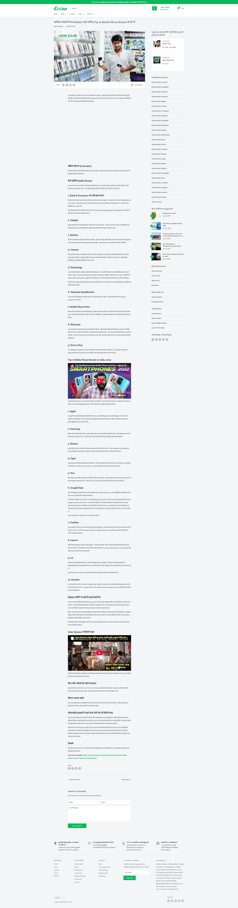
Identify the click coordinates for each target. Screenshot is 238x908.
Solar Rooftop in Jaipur (159, 159)
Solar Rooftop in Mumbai (159, 154)
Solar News (155, 285)
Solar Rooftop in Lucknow (159, 82)
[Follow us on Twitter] (156, 339)
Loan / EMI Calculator (158, 328)
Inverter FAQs (156, 276)
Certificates (78, 870)
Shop (62, 14)
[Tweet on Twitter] (70, 84)
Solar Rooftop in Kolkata (159, 130)
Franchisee (78, 873)
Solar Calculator (156, 318)
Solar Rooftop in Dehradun (160, 92)
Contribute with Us (157, 302)
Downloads (78, 879)
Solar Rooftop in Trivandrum (160, 111)
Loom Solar (165, 41)
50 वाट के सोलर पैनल (88, 688)
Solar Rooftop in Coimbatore (160, 125)
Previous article (74, 779)
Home (56, 14)
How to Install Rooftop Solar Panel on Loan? (173, 255)
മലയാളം (57, 897)
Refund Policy (103, 870)
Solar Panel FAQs (157, 271)
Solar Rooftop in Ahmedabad (160, 173)
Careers (77, 882)
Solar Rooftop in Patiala (159, 197)
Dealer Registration (168, 60)
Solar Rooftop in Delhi (158, 178)
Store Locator (78, 864)
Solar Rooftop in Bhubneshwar (161, 135)
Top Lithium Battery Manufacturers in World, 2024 (172, 245)
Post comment (77, 826)
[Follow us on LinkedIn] (167, 339)
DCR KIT (89, 14)
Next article (125, 779)
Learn (80, 14)
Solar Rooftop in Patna (158, 139)
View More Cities (157, 202)
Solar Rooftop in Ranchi (159, 144)
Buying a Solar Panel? (169, 213)
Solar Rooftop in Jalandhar (160, 182)
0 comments (139, 85)
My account (165, 9)
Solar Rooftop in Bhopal (159, 163)
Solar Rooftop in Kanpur (159, 101)
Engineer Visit (166, 43)
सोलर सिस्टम (80, 748)
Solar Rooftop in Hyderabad (160, 120)
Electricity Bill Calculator (159, 323)
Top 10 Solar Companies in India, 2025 (172, 224)
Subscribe (129, 878)
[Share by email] (74, 84)
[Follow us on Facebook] (153, 339)
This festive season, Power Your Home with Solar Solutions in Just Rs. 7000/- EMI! (173, 235)
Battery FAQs (156, 280)
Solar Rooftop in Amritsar (159, 192)
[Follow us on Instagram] (160, 339)
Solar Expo (102, 876)
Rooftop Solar (103, 873)
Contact (72, 14)
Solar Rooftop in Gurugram (160, 96)
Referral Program (157, 297)
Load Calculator (156, 313)
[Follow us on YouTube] (163, 339)
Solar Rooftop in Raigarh (159, 168)
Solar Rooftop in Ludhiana (159, 187)
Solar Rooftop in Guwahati (159, 149)
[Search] (154, 8)
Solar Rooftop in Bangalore (160, 115)
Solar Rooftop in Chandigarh (160, 87)
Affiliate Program (80, 876)
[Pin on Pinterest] (67, 84)
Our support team (104, 867)
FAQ (100, 864)
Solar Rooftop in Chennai (159, 106)
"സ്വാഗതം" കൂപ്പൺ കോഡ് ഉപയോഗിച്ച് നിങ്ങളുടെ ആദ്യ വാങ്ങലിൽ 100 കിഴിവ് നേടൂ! (119, 2)
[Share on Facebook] (63, 84)
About (76, 867)
